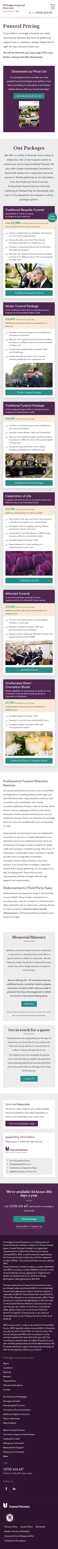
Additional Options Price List (23, 1171)
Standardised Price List (20, 1164)
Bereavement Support (13, 1447)
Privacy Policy (11, 1526)
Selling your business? (13, 1443)
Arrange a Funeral (11, 1400)
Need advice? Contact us (29, 1226)
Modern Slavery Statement (16, 1531)
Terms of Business (11, 1418)
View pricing (29, 1219)
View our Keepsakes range (22, 1123)
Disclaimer (40, 1526)
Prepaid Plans (9, 1380)
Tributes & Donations (13, 1385)
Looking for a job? (11, 1438)
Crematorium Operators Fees (23, 1167)
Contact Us (29, 1078)
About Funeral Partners (14, 1429)
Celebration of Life (29, 580)
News (5, 1456)
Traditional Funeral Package (29, 483)
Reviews (7, 1376)
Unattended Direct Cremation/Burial (29, 760)
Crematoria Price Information (17, 1409)
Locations (7, 1367)
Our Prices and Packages (15, 1396)
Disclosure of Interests (13, 1451)
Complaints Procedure (14, 1540)
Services (7, 1372)
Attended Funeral (29, 670)
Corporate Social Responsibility (19, 1535)
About (6, 1363)
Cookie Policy (26, 1526)
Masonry (29, 1004)
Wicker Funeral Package (29, 392)
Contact (7, 1389)
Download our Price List (29, 96)
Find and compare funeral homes (18, 1434)
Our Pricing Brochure (20, 1160)
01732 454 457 (44, 12)
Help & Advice (9, 1422)
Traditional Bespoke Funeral (29, 293)
